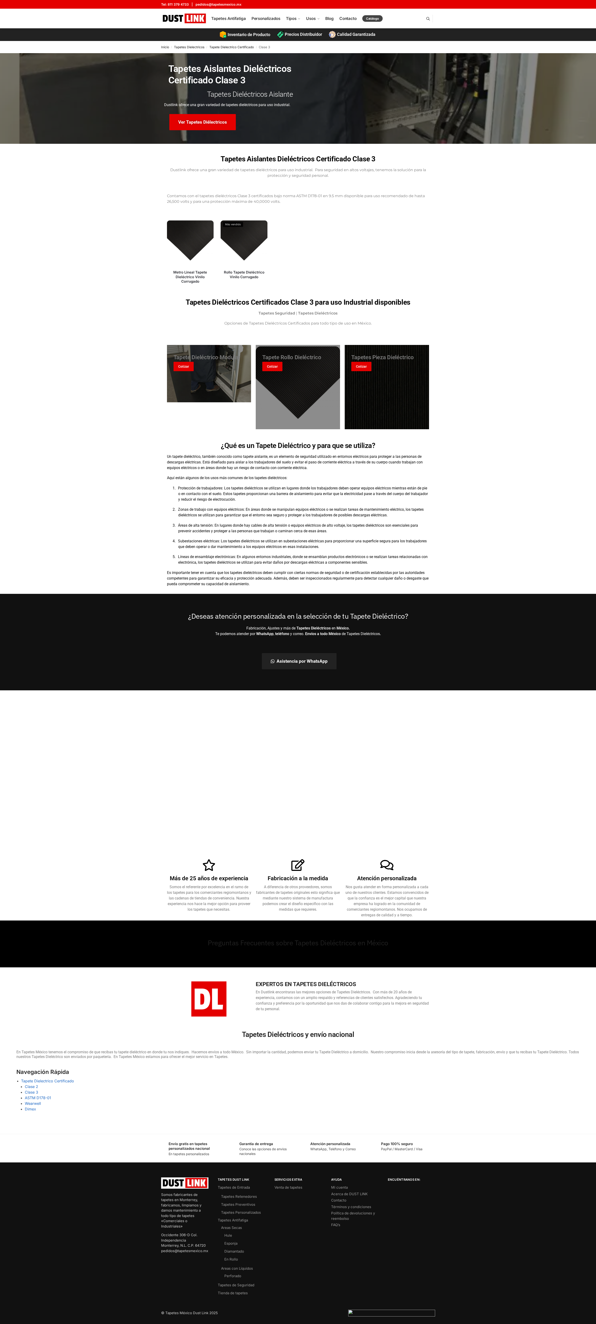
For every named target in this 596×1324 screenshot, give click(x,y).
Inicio (165, 47)
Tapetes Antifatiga (233, 1220)
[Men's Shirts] (209, 373)
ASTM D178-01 (38, 1097)
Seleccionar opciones (190, 289)
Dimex (30, 1109)
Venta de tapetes (288, 1187)
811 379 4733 (178, 4)
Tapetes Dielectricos (189, 47)
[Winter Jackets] (298, 387)
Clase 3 (31, 1092)
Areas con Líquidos (237, 1268)
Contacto (338, 1200)
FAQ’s (335, 1225)
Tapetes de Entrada (234, 1187)
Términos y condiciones (351, 1207)
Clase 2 (31, 1086)
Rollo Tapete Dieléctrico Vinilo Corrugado (244, 274)
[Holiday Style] (387, 387)
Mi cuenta (339, 1187)
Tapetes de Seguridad (236, 1285)
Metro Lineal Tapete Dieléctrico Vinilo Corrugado (190, 277)
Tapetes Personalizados (241, 1212)
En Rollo (231, 1259)
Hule (228, 1235)
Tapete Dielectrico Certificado (231, 47)
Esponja (230, 1243)
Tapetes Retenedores (239, 1196)
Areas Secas (231, 1227)
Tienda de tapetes (233, 1293)
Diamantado (234, 1251)
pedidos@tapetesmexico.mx (218, 4)
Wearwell (33, 1103)
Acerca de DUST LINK (349, 1194)
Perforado (232, 1276)
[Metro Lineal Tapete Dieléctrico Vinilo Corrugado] (190, 243)
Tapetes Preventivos (238, 1204)
